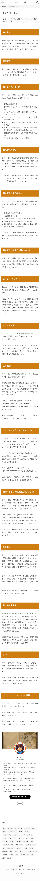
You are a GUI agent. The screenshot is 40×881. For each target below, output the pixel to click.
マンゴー (4, 841)
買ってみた (30, 854)
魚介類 (9, 858)
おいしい (10, 828)
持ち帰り (4, 851)
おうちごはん (18, 828)
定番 (34, 845)
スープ (23, 835)
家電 (26, 848)
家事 (3, 848)
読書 (17, 854)
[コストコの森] (20, 2)
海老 (11, 851)
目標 (16, 851)
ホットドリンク (30, 838)
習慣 (29, 851)
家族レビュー (11, 848)
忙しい (31, 848)
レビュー (25, 841)
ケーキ (20, 831)
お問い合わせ (31, 869)
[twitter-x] (18, 803)
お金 (3, 831)
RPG (3, 828)
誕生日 (12, 854)
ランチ (12, 841)
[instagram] (21, 803)
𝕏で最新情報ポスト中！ (20, 797)
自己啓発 (4, 854)
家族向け (19, 848)
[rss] (22, 866)
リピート (18, 841)
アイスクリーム (11, 831)
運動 (3, 858)
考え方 (35, 851)
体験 (32, 841)
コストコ (27, 831)
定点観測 (28, 845)
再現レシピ (5, 845)
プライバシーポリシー (11, 869)
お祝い (34, 828)
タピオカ (29, 835)
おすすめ (27, 828)
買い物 (23, 854)
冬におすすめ (19, 845)
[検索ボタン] (37, 2)
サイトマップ (22, 869)
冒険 (12, 845)
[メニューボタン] (2, 2)
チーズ (4, 838)
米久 (24, 851)
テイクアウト (12, 838)
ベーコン (20, 838)
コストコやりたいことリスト (10, 835)
